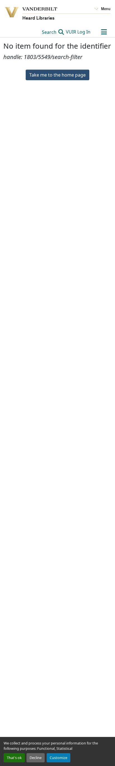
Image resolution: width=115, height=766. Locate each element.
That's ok (14, 757)
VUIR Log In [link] (78, 32)
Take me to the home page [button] (57, 75)
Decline (36, 757)
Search (50, 32)
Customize (58, 757)
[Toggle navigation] (104, 32)
